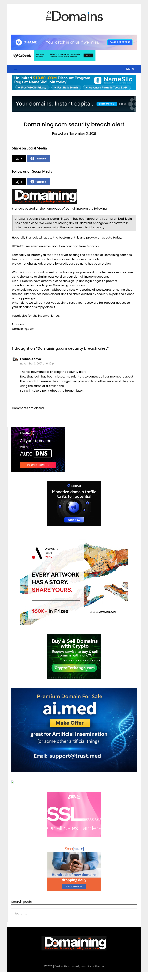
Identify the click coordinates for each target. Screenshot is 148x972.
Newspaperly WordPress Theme (84, 966)
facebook (41, 158)
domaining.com (85, 277)
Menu (130, 69)
